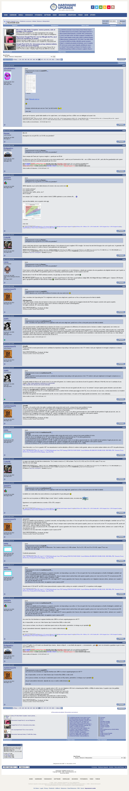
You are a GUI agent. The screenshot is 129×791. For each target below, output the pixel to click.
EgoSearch (113, 25)
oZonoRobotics (9, 68)
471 (42, 59)
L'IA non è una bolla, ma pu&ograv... (78, 732)
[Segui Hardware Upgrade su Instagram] (113, 7)
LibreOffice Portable (105, 721)
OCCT (101, 720)
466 (28, 59)
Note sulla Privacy (119, 767)
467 (31, 59)
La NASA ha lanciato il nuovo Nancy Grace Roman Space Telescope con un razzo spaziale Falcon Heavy (75, 30)
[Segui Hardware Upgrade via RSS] (105, 7)
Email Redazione (72, 788)
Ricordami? (122, 21)
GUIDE (86, 15)
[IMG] (9, 756)
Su (125, 767)
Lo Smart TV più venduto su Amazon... (79, 729)
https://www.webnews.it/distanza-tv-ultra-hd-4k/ (41, 383)
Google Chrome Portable (106, 733)
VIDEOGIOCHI (29, 15)
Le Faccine (6, 754)
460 (26, 59)
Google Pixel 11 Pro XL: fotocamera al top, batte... (23, 725)
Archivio (111, 767)
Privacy (46, 788)
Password (104, 23)
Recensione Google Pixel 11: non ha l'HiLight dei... (23, 720)
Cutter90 (7, 238)
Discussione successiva (71, 712)
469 (36, 59)
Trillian (101, 732)
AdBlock (57, 788)
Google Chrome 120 (105, 734)
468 (34, 59)
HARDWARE (13, 15)
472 (45, 59)
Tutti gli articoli (8, 51)
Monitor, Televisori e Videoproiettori (41, 21)
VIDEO (91, 779)
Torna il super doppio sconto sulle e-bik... (79, 722)
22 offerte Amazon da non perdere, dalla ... (80, 718)
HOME (6, 15)
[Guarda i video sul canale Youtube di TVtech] (109, 7)
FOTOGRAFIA (38, 15)
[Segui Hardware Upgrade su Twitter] (96, 7)
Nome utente (105, 21)
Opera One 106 (104, 724)
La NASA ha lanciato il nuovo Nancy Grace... (80, 717)
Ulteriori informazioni (95, 783)
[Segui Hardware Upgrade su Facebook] (92, 7)
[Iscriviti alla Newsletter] (100, 7)
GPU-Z (102, 718)
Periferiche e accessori (25, 21)
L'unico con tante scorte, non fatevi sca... (80, 721)
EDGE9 (55, 15)
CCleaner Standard (104, 726)
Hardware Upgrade (103, 767)
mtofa (6, 430)
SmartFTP (102, 730)
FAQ (33, 25)
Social (82, 788)
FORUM (80, 15)
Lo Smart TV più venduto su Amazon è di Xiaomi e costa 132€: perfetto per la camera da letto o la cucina (75, 47)
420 (23, 59)
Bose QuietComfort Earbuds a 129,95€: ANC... (81, 720)
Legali (41, 788)
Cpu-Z (101, 728)
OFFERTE (92, 15)
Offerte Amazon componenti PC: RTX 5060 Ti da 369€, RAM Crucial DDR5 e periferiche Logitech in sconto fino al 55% (76, 40)
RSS (78, 788)
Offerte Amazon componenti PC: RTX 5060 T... (81, 724)
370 (20, 59)
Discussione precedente (58, 712)
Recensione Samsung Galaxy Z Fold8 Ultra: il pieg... (24, 734)
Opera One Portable (105, 722)
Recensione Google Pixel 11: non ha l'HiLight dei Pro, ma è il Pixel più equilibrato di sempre (36, 37)
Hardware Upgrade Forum (12, 21)
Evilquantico (8, 148)
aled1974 (7, 178)
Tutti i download (102, 739)
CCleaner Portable (104, 725)
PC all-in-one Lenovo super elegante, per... (80, 728)
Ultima (58, 59)
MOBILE (21, 15)
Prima (15, 59)
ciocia (6, 262)
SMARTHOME (72, 15)
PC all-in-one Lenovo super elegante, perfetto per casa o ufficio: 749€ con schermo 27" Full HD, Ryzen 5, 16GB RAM (75, 45)
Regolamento (54, 25)
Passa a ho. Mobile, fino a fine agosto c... (79, 734)
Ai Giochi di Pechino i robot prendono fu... (80, 736)
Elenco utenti (85, 25)
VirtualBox (102, 736)
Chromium (102, 717)
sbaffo (6, 319)
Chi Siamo (36, 788)
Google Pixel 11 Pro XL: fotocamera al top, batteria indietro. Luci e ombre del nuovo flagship (36, 44)
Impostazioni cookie (90, 788)
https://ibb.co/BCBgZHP (35, 252)
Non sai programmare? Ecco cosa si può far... (22, 729)
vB (8, 753)
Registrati (14, 25)
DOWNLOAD (66, 779)
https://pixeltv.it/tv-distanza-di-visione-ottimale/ (36, 384)
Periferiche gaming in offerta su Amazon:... (80, 730)
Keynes (6, 133)
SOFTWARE (47, 15)
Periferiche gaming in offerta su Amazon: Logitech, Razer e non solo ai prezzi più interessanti (75, 49)
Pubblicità (51, 788)
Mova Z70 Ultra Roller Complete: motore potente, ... (23, 715)
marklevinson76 (10, 289)
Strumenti (121, 63)
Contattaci (94, 767)
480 (53, 59)
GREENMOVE (62, 15)
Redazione (64, 788)
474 (50, 59)
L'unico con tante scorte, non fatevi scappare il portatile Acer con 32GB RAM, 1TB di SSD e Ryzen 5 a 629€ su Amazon (76, 36)
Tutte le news (62, 51)
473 (47, 59)
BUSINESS (75, 779)
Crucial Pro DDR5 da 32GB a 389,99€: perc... (81, 725)
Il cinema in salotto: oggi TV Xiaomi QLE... (80, 733)
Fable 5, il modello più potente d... (78, 726)
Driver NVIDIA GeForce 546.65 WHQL (109, 729)
